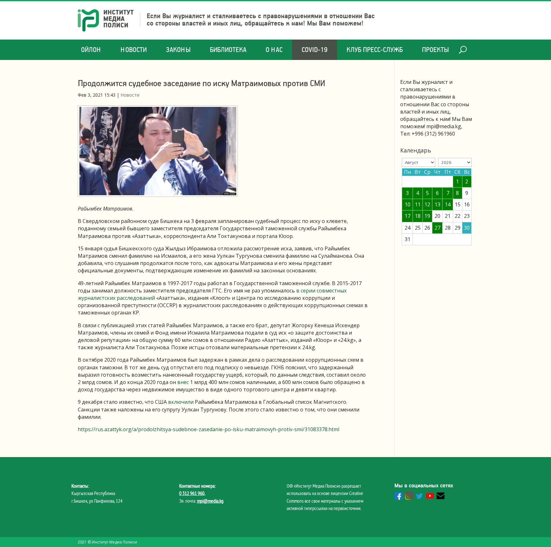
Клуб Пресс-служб (375, 50)
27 (437, 227)
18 (418, 215)
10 (407, 204)
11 (418, 204)
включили (181, 401)
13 (437, 204)
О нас (274, 50)
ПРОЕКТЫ (435, 50)
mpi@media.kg (210, 501)
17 (407, 215)
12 (427, 204)
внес (183, 382)
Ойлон (91, 50)
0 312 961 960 (191, 493)
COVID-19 (314, 50)
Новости (134, 50)
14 (448, 204)
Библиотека (228, 50)
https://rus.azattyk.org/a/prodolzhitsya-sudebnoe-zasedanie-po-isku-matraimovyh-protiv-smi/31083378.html (209, 429)
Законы (178, 50)
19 (427, 215)
